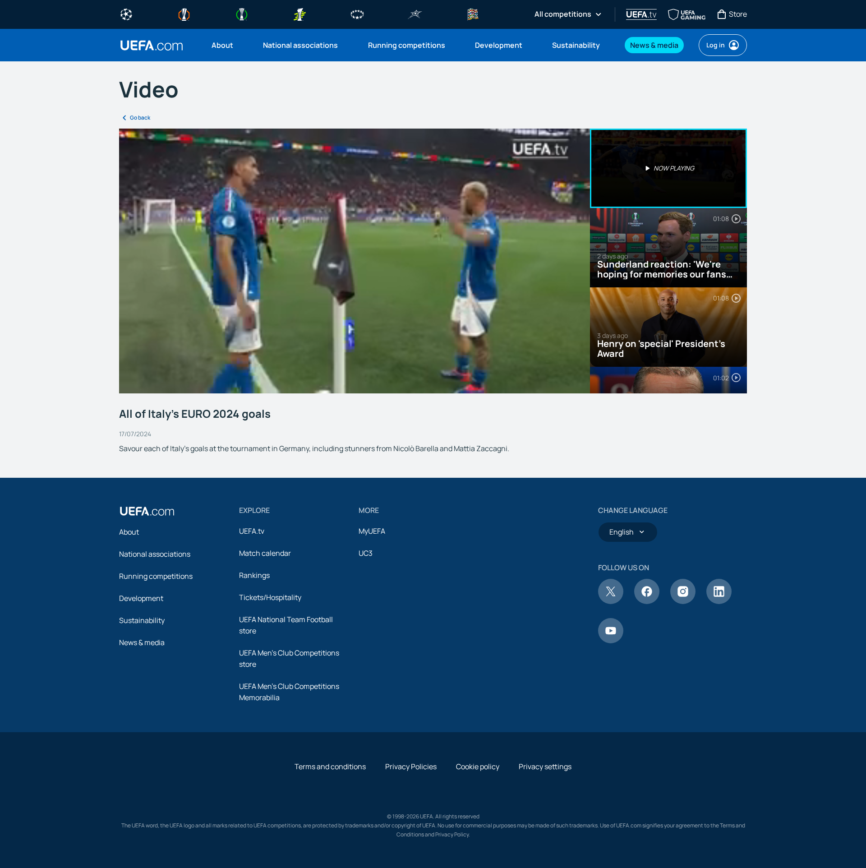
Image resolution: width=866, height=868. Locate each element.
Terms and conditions (330, 766)
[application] (354, 261)
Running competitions (156, 576)
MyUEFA (372, 531)
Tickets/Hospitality (270, 597)
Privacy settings (545, 766)
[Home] (147, 511)
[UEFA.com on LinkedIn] (719, 601)
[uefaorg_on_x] (610, 601)
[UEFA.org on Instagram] (683, 601)
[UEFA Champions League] (126, 13)
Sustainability (142, 620)
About (129, 532)
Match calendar (265, 553)
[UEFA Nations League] (472, 13)
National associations (154, 554)
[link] (222, 45)
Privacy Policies (411, 766)
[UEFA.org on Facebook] (646, 601)
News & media (142, 642)
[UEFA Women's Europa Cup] (299, 13)
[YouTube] (610, 641)
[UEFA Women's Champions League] (357, 13)
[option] (668, 168)
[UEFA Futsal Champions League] (415, 13)
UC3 (366, 553)
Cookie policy (477, 766)
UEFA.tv (251, 531)
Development (141, 598)
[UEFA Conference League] (242, 13)
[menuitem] (226, 45)
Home (151, 45)
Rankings (254, 575)
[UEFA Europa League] (184, 13)
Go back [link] (140, 117)
